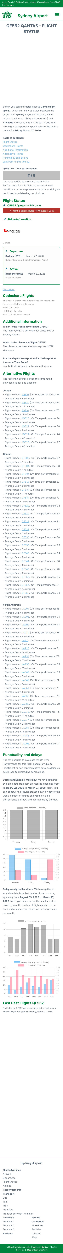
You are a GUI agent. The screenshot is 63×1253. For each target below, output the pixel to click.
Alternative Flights (13, 153)
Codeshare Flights (13, 145)
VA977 (25, 719)
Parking (36, 1217)
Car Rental (38, 1221)
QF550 (25, 577)
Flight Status (10, 141)
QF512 (25, 481)
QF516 (25, 489)
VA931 (25, 656)
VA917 (25, 640)
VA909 (25, 624)
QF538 (25, 545)
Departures (9, 1177)
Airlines (7, 1185)
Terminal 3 (9, 1229)
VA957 (25, 696)
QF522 (25, 505)
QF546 (25, 569)
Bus (5, 1197)
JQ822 (25, 426)
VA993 (25, 743)
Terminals (8, 1217)
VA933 (25, 664)
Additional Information (15, 149)
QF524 (25, 513)
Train (5, 1205)
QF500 (25, 457)
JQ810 (25, 394)
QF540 (25, 553)
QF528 (25, 521)
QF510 (25, 473)
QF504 (25, 465)
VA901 (25, 608)
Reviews (8, 1233)
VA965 (25, 703)
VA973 (25, 711)
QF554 (25, 584)
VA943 (25, 672)
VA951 (25, 688)
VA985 (25, 735)
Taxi (5, 1201)
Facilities (36, 1229)
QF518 (25, 497)
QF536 (25, 537)
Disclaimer (35, 1247)
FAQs (34, 1237)
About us (53, 1247)
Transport (8, 1193)
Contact (45, 1247)
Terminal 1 (8, 1221)
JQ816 (25, 410)
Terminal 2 (9, 1225)
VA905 (25, 616)
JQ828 (25, 442)
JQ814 (25, 402)
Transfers (8, 1209)
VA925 (25, 648)
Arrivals (7, 1173)
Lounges (36, 1233)
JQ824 (25, 434)
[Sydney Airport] (7, 14)
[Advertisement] (31, 70)
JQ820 (25, 418)
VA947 (25, 680)
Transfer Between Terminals (18, 1213)
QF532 (25, 529)
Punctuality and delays (15, 157)
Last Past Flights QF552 (16, 161)
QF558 (25, 592)
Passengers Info (12, 1189)
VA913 (25, 632)
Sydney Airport (33, 16)
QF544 (25, 561)
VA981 (25, 727)
